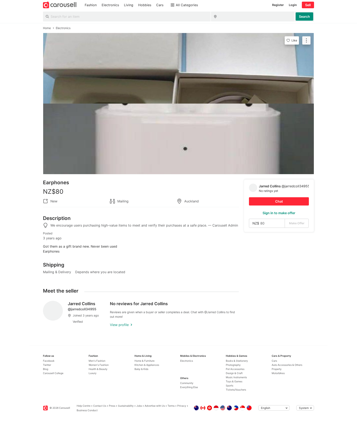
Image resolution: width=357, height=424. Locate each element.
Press (112, 405)
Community (186, 383)
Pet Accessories (235, 369)
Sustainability (126, 405)
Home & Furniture (144, 360)
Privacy (181, 405)
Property (277, 369)
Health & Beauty (98, 369)
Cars (274, 360)
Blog (45, 369)
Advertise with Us (155, 405)
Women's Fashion (99, 364)
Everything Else (189, 387)
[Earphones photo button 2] (178, 139)
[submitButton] (304, 16)
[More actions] (306, 40)
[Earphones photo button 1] (178, 68)
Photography (233, 364)
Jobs (139, 405)
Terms (171, 405)
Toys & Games (234, 381)
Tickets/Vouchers (236, 389)
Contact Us (99, 405)
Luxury (92, 373)
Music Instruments (236, 377)
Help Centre (83, 405)
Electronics (186, 360)
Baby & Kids (141, 369)
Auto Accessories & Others (287, 364)
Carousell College (53, 373)
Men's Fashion (97, 360)
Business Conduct (87, 410)
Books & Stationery (237, 360)
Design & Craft (234, 373)
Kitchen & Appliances (146, 364)
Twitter (47, 364)
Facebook (49, 360)
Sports (229, 385)
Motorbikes (278, 373)
